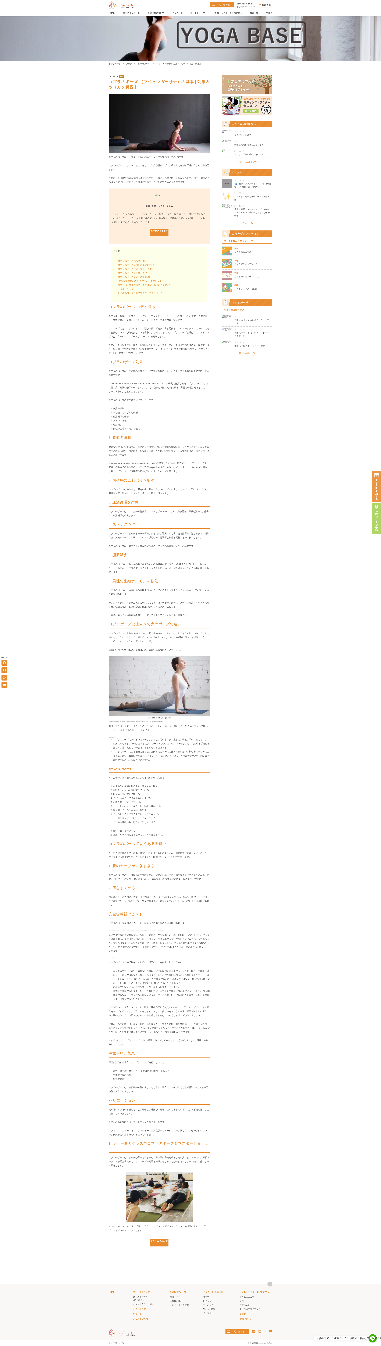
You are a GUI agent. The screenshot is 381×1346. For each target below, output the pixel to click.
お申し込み (245, 1305)
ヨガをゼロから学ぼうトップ (238, 241)
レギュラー (208, 1301)
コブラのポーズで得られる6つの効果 (136, 265)
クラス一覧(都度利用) (213, 1292)
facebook (265, 1331)
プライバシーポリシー (118, 1343)
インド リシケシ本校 (179, 1305)
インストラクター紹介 (143, 1304)
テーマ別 (207, 1313)
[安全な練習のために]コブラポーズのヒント (140, 281)
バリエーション (125, 289)
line (253, 1331)
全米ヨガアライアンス (250, 1309)
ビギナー (207, 1297)
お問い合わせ (223, 4)
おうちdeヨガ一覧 (247, 353)
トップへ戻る (269, 1284)
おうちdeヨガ (139, 1309)
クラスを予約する (376, 486)
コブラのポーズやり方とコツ (132, 273)
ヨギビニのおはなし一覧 (247, 162)
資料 (242, 1301)
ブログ (269, 13)
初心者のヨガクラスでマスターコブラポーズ (140, 293)
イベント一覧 (247, 223)
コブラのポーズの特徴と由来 (132, 261)
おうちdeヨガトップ (234, 310)
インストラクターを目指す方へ (227, 13)
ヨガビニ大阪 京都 (122, 5)
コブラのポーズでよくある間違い (134, 277)
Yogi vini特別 (209, 1309)
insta (259, 1331)
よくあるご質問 (140, 1319)
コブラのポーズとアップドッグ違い (136, 269)
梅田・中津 (175, 1297)
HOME (112, 13)
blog (121, 76)
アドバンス (208, 1305)
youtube (270, 1331)
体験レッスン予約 (376, 518)
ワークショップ (197, 13)
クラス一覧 (177, 13)
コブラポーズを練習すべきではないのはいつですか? (144, 285)
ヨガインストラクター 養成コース (247, 105)
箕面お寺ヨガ (176, 1301)
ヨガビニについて (156, 13)
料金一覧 (254, 13)
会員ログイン (266, 5)
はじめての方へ (247, 84)
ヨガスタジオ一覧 (131, 13)
